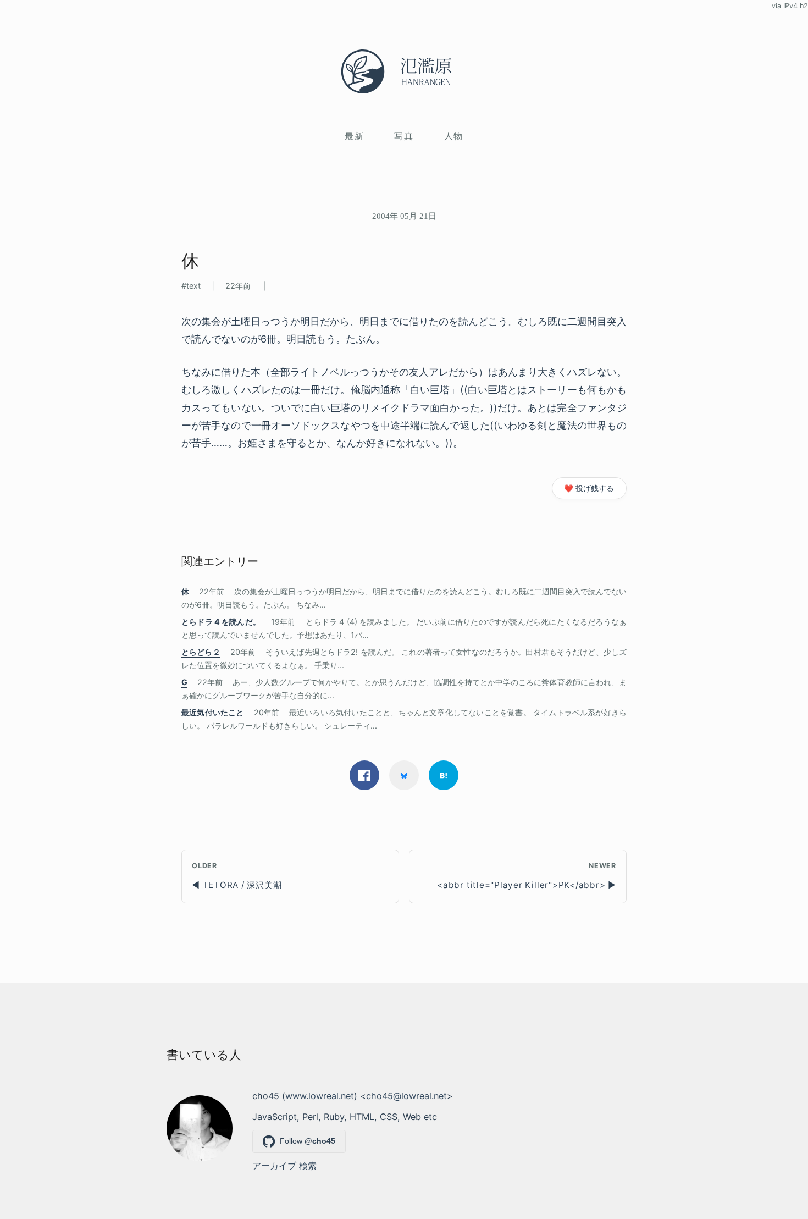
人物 (453, 135)
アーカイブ (274, 1165)
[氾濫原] (404, 71)
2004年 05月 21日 (404, 215)
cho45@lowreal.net (406, 1095)
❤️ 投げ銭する (589, 488)
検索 (308, 1165)
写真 (403, 135)
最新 (354, 135)
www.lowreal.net (319, 1095)
